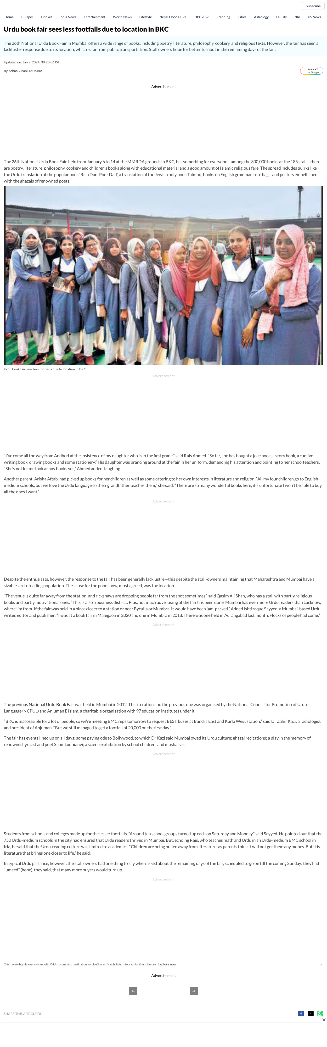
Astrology (261, 17)
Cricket (46, 17)
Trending (223, 17)
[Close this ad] (323, 1019)
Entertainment (94, 17)
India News (68, 17)
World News (122, 17)
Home (9, 17)
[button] (133, 991)
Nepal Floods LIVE (173, 17)
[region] (163, 123)
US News (314, 17)
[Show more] (320, 964)
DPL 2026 (201, 17)
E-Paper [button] (27, 17)
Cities (242, 17)
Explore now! (168, 964)
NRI (297, 17)
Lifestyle (145, 17)
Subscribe (313, 6)
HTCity (281, 17)
